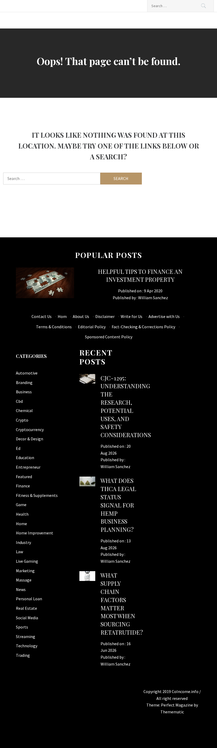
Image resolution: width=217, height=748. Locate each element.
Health (22, 514)
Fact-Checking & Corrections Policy (143, 326)
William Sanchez (153, 297)
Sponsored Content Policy (108, 336)
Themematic (172, 711)
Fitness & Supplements (37, 495)
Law (19, 551)
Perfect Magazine (177, 705)
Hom (62, 316)
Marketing (25, 570)
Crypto (22, 420)
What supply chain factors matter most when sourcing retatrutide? (122, 603)
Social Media (27, 617)
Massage (23, 580)
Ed (18, 448)
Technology (26, 645)
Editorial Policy (92, 326)
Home (21, 523)
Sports (22, 627)
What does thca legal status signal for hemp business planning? (118, 505)
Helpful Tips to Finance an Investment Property (140, 275)
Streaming (25, 636)
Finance (23, 485)
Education (25, 457)
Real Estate (26, 608)
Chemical (24, 410)
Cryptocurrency (30, 429)
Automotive (27, 373)
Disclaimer (105, 316)
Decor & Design (29, 438)
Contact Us (41, 316)
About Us (81, 316)
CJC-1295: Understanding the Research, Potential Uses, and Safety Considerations (126, 406)
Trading (23, 655)
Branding (24, 382)
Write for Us (131, 316)
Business (24, 391)
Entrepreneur (28, 467)
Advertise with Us (164, 316)
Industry (23, 542)
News (21, 589)
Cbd (19, 401)
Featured (24, 476)
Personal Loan (29, 598)
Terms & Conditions (54, 326)
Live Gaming (27, 561)
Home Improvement (34, 532)
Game (21, 504)
